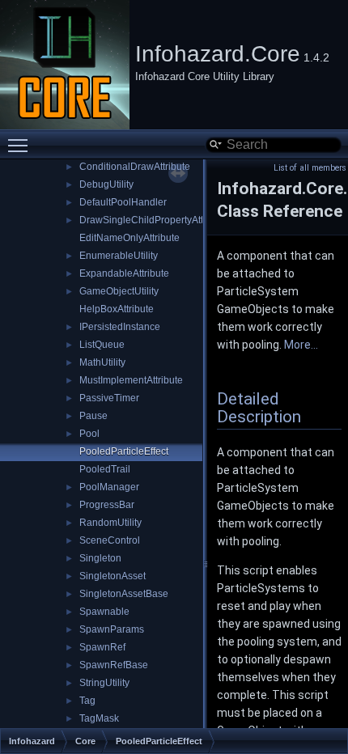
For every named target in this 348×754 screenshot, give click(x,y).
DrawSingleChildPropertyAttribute (153, 220)
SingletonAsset (112, 576)
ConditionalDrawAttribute (134, 166)
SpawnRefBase (113, 665)
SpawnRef (102, 647)
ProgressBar (106, 504)
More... (301, 344)
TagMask (99, 718)
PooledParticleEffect (123, 451)
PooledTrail (104, 469)
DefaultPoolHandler (123, 202)
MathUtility (102, 362)
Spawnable (104, 611)
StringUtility (104, 682)
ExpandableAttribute (124, 273)
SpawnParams (111, 629)
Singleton (100, 558)
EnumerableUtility (118, 255)
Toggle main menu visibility (21, 144)
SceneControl (109, 540)
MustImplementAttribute (131, 380)
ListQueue (102, 344)
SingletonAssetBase (123, 593)
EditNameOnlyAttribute (129, 238)
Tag (87, 700)
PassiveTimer (109, 398)
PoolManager (109, 487)
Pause (93, 415)
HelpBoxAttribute (116, 309)
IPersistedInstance (119, 327)
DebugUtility (106, 184)
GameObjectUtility (119, 291)
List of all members (310, 168)
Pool (89, 433)
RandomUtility (110, 522)
